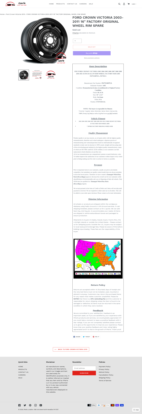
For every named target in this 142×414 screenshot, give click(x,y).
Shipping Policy (104, 378)
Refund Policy (104, 372)
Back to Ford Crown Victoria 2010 (72, 349)
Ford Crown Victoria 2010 (15, 14)
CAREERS (22, 375)
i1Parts (25, 409)
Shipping (75, 33)
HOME (20, 366)
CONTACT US (23, 372)
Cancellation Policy (106, 375)
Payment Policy (105, 366)
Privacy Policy (104, 369)
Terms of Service (105, 380)
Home (2, 14)
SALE (20, 378)
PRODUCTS (22, 369)
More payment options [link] (91, 58)
